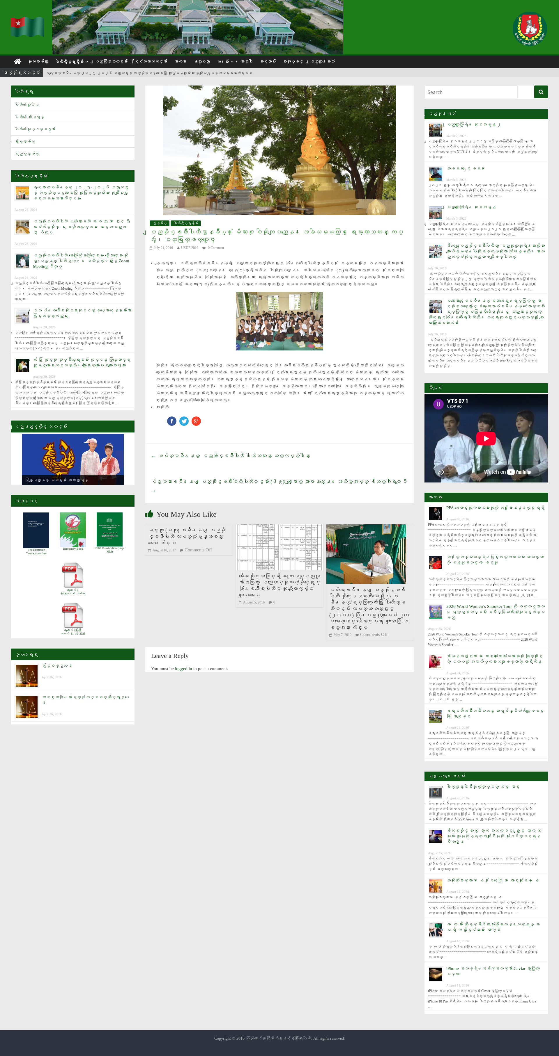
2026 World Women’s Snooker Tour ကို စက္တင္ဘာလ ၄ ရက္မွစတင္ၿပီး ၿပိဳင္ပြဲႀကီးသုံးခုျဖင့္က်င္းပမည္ (495, 612)
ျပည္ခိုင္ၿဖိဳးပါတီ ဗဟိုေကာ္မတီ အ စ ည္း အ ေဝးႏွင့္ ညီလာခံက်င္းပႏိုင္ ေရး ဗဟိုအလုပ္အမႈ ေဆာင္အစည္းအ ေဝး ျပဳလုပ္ (81, 227)
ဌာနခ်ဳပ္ (160, 223)
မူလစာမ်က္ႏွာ (38, 61)
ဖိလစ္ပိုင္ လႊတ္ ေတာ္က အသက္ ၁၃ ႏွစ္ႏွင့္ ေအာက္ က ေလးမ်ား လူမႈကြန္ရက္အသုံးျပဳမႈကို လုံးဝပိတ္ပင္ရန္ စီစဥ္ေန (494, 836)
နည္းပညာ (201, 61)
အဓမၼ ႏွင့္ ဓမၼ (465, 168)
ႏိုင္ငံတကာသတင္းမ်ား (151, 61)
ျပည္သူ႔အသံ (322, 61)
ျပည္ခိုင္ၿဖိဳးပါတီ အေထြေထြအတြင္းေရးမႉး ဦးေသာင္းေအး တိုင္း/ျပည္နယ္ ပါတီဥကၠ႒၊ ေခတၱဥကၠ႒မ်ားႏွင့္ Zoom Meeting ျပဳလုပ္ (81, 261)
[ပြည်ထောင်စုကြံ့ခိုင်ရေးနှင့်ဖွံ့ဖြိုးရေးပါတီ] (28, 20)
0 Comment (215, 248)
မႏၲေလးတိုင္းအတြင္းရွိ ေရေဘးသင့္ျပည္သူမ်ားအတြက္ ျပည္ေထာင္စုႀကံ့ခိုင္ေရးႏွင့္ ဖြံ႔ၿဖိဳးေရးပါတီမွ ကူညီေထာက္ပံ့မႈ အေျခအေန (279, 585)
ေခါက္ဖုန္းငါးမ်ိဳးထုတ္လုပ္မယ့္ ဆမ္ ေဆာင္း (483, 786)
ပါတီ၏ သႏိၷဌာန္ (29, 117)
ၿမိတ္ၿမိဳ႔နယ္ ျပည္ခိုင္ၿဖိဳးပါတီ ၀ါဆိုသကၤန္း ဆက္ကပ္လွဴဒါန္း (230, 456)
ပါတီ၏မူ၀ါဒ (27, 105)
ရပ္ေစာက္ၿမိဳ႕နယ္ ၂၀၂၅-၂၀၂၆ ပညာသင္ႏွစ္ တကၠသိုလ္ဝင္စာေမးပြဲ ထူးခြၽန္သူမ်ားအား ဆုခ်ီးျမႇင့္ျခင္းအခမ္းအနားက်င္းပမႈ (149, 72)
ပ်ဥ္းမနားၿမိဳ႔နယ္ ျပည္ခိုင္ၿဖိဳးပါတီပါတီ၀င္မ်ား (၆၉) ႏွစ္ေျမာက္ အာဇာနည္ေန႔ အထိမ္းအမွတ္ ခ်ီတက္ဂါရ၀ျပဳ (279, 486)
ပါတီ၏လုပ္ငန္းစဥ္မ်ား (35, 129)
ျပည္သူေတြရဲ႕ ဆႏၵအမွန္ (471, 207)
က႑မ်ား (223, 62)
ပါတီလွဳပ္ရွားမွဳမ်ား (69, 62)
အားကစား (180, 61)
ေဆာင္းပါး (246, 61)
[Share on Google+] (196, 419)
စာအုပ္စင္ (293, 61)
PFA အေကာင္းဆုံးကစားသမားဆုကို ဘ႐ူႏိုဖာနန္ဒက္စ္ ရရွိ (495, 507)
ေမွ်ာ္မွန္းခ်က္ (25, 141)
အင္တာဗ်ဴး (267, 61)
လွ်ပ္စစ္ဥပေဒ (57, 665)
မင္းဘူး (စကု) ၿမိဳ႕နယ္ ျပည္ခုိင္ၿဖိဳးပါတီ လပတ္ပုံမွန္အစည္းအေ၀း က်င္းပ (186, 536)
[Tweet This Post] (184, 419)
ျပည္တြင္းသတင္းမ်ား (111, 61)
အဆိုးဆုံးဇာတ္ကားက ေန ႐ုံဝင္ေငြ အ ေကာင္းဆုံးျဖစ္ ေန (492, 880)
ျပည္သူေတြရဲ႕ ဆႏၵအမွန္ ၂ (473, 124)
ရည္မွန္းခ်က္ (27, 154)
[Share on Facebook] (171, 419)
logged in (183, 668)
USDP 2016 (189, 248)
